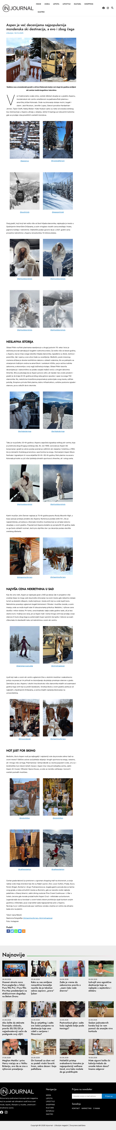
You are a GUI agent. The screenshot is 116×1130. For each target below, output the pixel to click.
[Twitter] (12, 931)
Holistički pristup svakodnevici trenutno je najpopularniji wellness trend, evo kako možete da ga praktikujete (72, 1066)
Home (38, 4)
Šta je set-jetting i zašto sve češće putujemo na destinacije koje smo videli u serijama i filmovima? (42, 1028)
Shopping (88, 4)
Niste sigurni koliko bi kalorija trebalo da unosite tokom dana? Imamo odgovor (99, 1065)
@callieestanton (24, 869)
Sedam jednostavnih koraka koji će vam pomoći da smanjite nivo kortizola (100, 1027)
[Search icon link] (112, 8)
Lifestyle (67, 4)
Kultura (77, 4)
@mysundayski (25, 739)
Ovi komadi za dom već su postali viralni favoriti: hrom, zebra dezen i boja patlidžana (43, 1065)
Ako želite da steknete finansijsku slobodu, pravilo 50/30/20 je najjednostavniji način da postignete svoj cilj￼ (14, 1028)
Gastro (41, 12)
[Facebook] (103, 8)
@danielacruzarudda (24, 666)
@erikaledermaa (24, 431)
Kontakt (76, 1108)
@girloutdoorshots (24, 279)
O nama (96, 1108)
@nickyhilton (24, 818)
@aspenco (25, 161)
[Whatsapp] (16, 931)
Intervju (50, 1111)
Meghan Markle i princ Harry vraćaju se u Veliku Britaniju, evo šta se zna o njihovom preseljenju (15, 1065)
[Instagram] (108, 8)
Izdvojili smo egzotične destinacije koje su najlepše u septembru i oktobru (99, 986)
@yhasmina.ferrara (24, 577)
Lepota (56, 4)
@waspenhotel (58, 212)
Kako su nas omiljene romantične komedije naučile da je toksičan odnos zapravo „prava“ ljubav (42, 988)
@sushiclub (24, 212)
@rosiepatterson (58, 161)
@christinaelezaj (58, 666)
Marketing (87, 1108)
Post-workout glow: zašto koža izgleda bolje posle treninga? (72, 1025)
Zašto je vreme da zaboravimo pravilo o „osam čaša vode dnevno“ (70, 986)
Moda (47, 4)
